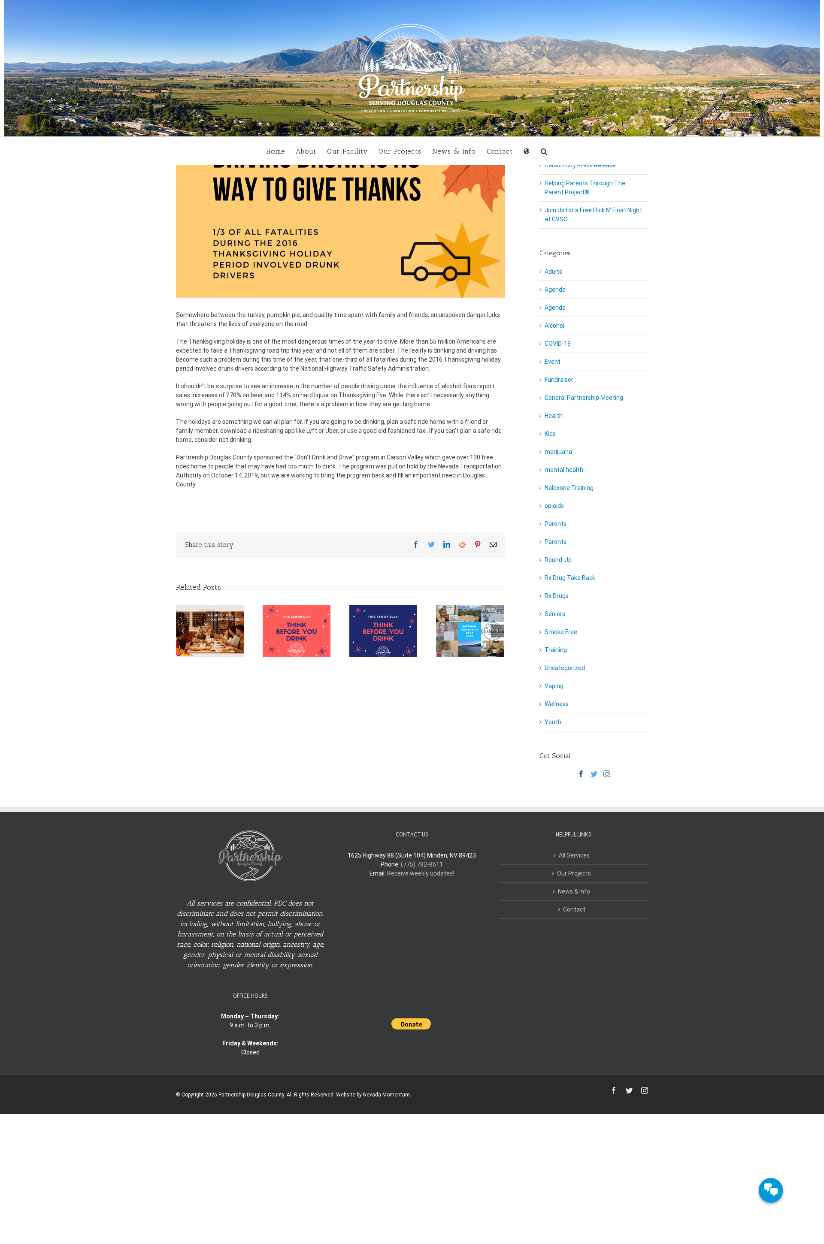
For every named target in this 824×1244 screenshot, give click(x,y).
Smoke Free (561, 631)
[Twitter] (594, 773)
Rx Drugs (557, 595)
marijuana (558, 451)
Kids (550, 433)
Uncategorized (565, 667)
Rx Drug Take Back (570, 577)
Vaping (554, 685)
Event (552, 361)
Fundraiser (559, 379)
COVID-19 (558, 343)
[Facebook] (581, 773)
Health (554, 415)
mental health (564, 469)
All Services (574, 855)
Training (556, 649)
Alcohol (554, 325)
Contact (574, 909)
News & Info (574, 891)
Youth (553, 722)
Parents (555, 523)
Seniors (555, 613)
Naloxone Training (569, 487)
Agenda (555, 289)
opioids (554, 505)
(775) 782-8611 (422, 864)
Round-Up (558, 559)
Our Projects (574, 873)
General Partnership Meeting (584, 397)
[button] (544, 151)
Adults (553, 271)
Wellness (557, 704)
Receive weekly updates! (420, 873)
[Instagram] (606, 773)
